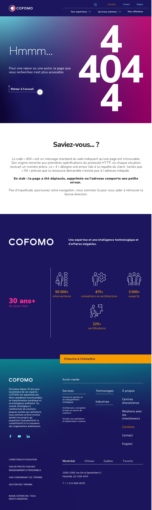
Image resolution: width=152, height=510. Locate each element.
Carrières (112, 4)
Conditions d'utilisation (23, 459)
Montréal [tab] (68, 461)
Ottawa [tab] (89, 461)
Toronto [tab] (128, 461)
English (140, 4)
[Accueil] (21, 8)
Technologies (104, 391)
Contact (126, 4)
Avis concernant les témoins (25, 477)
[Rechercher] (95, 4)
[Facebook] (10, 436)
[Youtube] (19, 436)
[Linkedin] (28, 436)
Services (68, 391)
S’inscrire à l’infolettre (79, 359)
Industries (102, 402)
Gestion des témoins (20, 484)
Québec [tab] (108, 461)
